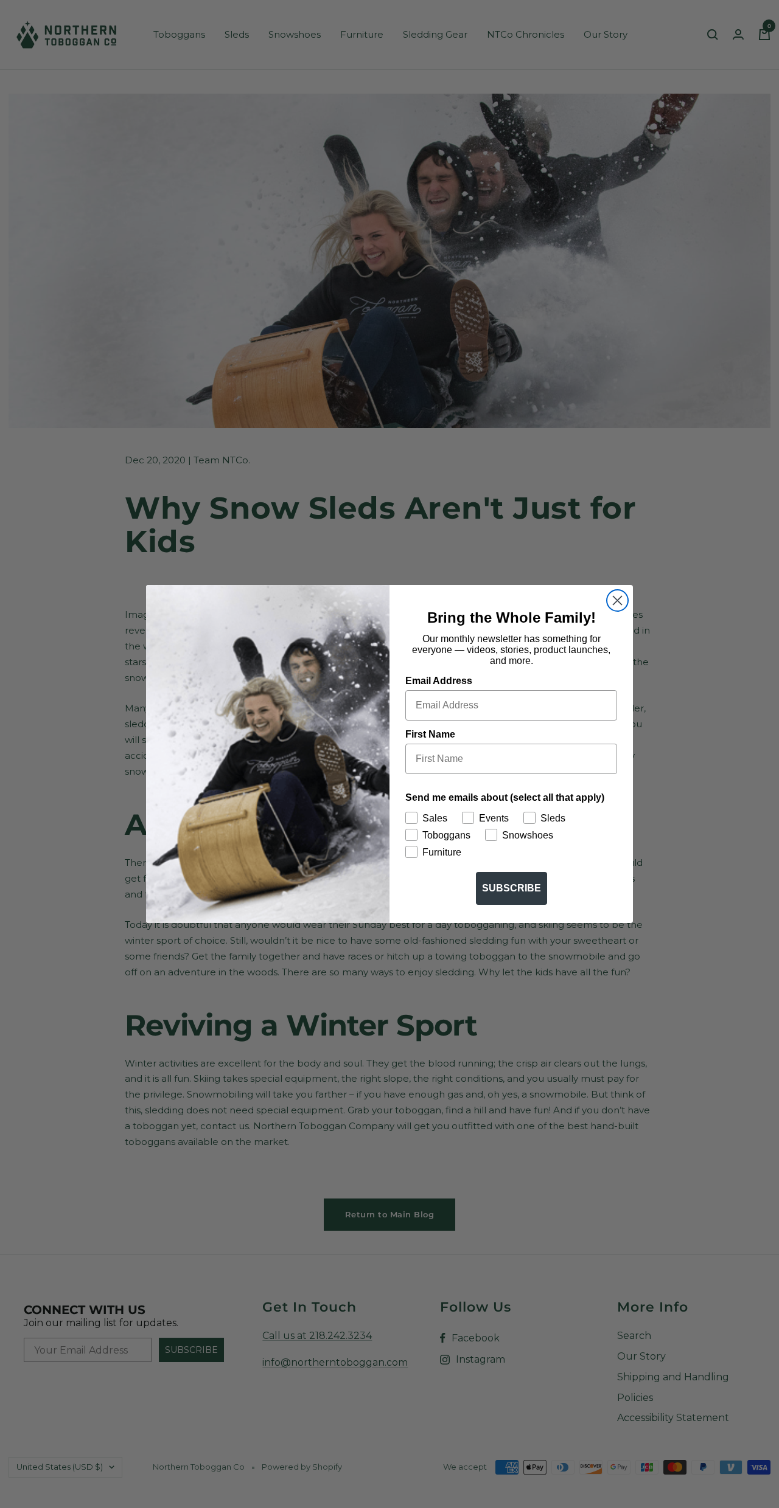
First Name (430, 734)
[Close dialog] (617, 600)
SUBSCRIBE (511, 888)
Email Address (438, 681)
